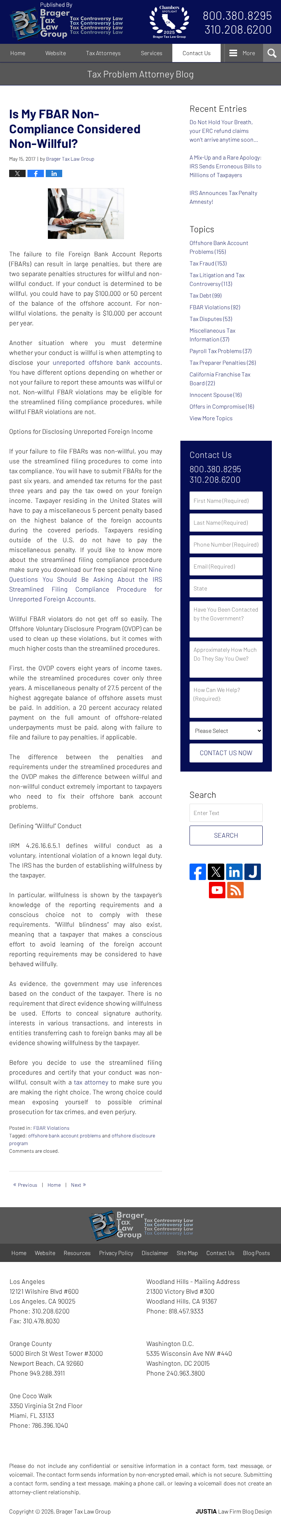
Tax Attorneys (103, 52)
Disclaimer (155, 1252)
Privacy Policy (116, 1252)
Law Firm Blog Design (234, 1511)
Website (55, 52)
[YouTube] (217, 890)
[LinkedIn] (234, 872)
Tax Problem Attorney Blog (66, 22)
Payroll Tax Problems (220, 350)
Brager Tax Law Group (83, 1511)
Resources (77, 1252)
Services (151, 52)
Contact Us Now (226, 753)
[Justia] (252, 872)
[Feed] (235, 890)
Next (78, 1183)
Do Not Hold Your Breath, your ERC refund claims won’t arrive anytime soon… (224, 130)
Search (226, 835)
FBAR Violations (51, 1128)
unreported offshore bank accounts (106, 362)
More (249, 52)
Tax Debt (205, 295)
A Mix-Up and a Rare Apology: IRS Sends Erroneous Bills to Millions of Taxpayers (226, 166)
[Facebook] (198, 872)
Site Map (187, 1252)
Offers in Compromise (222, 406)
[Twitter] (216, 872)
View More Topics (211, 417)
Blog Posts (256, 1252)
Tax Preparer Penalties (223, 362)
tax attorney (91, 1082)
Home (17, 52)
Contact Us (197, 52)
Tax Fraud (208, 263)
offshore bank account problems (64, 1135)
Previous (25, 1183)
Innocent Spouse (215, 394)
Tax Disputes (211, 318)
